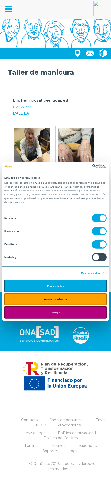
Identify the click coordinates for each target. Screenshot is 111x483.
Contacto (29, 420)
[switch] (99, 231)
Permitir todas (55, 286)
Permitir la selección (56, 299)
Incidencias (86, 445)
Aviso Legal (36, 433)
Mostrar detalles (90, 273)
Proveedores (69, 425)
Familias (32, 445)
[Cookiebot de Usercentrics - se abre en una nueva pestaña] (84, 166)
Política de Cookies (61, 438)
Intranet (58, 445)
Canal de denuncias (66, 420)
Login (73, 451)
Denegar (55, 312)
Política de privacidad (77, 433)
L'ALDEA (21, 113)
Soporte (50, 451)
